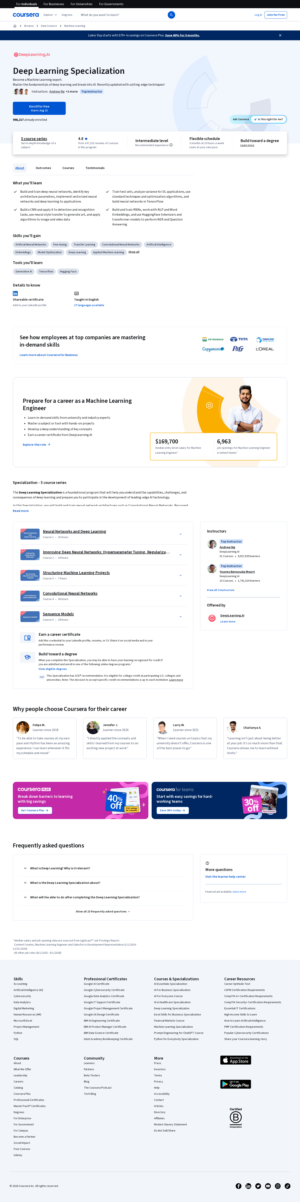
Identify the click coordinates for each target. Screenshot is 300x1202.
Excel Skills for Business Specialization (177, 1015)
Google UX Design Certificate (101, 1015)
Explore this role (34, 444)
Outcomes (43, 168)
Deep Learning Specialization (171, 1008)
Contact (159, 1100)
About (19, 168)
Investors (160, 1069)
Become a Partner (25, 1137)
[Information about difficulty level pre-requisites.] (171, 145)
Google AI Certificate (96, 984)
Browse (29, 26)
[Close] (280, 35)
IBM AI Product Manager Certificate (105, 1027)
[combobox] (118, 15)
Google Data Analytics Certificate (104, 996)
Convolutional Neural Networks (121, 245)
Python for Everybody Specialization (176, 1039)
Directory (160, 1112)
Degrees (19, 1112)
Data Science (49, 26)
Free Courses (22, 1149)
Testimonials (95, 168)
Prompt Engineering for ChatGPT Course (178, 1033)
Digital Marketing (24, 1008)
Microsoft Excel (23, 1021)
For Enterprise (22, 1118)
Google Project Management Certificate (108, 1008)
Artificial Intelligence (159, 245)
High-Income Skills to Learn (240, 1015)
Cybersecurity (22, 996)
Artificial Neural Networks (31, 245)
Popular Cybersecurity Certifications (246, 1033)
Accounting (20, 984)
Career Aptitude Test (237, 984)
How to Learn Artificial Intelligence (245, 1021)
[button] (67, 15)
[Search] (171, 15)
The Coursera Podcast (97, 1088)
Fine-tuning (60, 245)
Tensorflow (46, 272)
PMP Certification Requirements (243, 1027)
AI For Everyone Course (168, 996)
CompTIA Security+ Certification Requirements (252, 1002)
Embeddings (23, 252)
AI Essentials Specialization (170, 984)
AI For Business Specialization (172, 990)
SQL (16, 1039)
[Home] (15, 26)
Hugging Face (68, 272)
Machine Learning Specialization (173, 1027)
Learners (89, 1063)
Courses (68, 168)
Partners (89, 1069)
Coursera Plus (22, 1094)
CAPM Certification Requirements (244, 990)
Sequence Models (58, 614)
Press (157, 1063)
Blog (86, 1082)
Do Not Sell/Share (165, 1131)
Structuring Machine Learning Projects (76, 573)
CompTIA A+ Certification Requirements (248, 996)
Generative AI (24, 272)
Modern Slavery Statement (170, 1125)
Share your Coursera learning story (245, 1039)
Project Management (26, 1027)
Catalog (18, 1088)
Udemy (18, 1155)
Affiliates (159, 1118)
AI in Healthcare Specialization (172, 1002)
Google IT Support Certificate (102, 1002)
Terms (158, 1075)
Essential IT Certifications (240, 1008)
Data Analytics (22, 1002)
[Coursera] (26, 15)
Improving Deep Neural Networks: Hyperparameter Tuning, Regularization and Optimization (123, 552)
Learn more (247, 145)
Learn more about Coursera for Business (49, 355)
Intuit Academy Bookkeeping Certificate (108, 1039)
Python (18, 1033)
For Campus (21, 1131)
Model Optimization (50, 252)
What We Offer (22, 1069)
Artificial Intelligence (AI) (28, 990)
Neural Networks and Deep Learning (74, 531)
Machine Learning (74, 26)
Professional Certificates (29, 1100)
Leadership (20, 1075)
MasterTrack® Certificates (30, 1106)
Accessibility (162, 1094)
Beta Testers (92, 1075)
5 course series (34, 139)
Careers (18, 1082)
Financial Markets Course (169, 1021)
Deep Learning (77, 252)
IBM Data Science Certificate (101, 1033)
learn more (239, 892)
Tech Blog (90, 1094)
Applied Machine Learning (108, 252)
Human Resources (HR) (27, 1015)
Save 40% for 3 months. (182, 35)
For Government (24, 1125)
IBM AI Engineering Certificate (102, 1021)
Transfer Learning (84, 245)
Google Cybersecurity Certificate (104, 990)
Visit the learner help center (225, 876)
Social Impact (22, 1143)
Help (157, 1088)
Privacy (158, 1082)
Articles (158, 1106)
